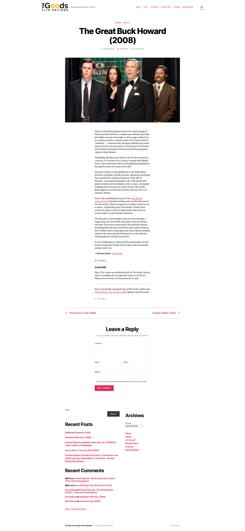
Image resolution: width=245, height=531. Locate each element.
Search (67, 410)
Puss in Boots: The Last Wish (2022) (82, 450)
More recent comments (76, 509)
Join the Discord (116, 292)
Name (97, 362)
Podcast (177, 7)
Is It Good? (154, 7)
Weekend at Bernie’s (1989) (78, 437)
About (138, 7)
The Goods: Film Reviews (82, 526)
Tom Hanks (117, 253)
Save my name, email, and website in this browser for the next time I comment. (122, 381)
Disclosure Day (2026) (89, 501)
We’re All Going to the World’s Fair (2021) (93, 485)
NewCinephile (187, 7)
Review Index (166, 7)
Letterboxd (103, 292)
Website (97, 372)
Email (125, 362)
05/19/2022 (124, 49)
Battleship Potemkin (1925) (77, 432)
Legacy (126, 22)
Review (118, 22)
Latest (145, 7)
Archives (128, 423)
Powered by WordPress (104, 526)
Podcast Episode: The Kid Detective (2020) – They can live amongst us (89, 491)
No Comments (139, 49)
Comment (99, 343)
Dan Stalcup (110, 49)
